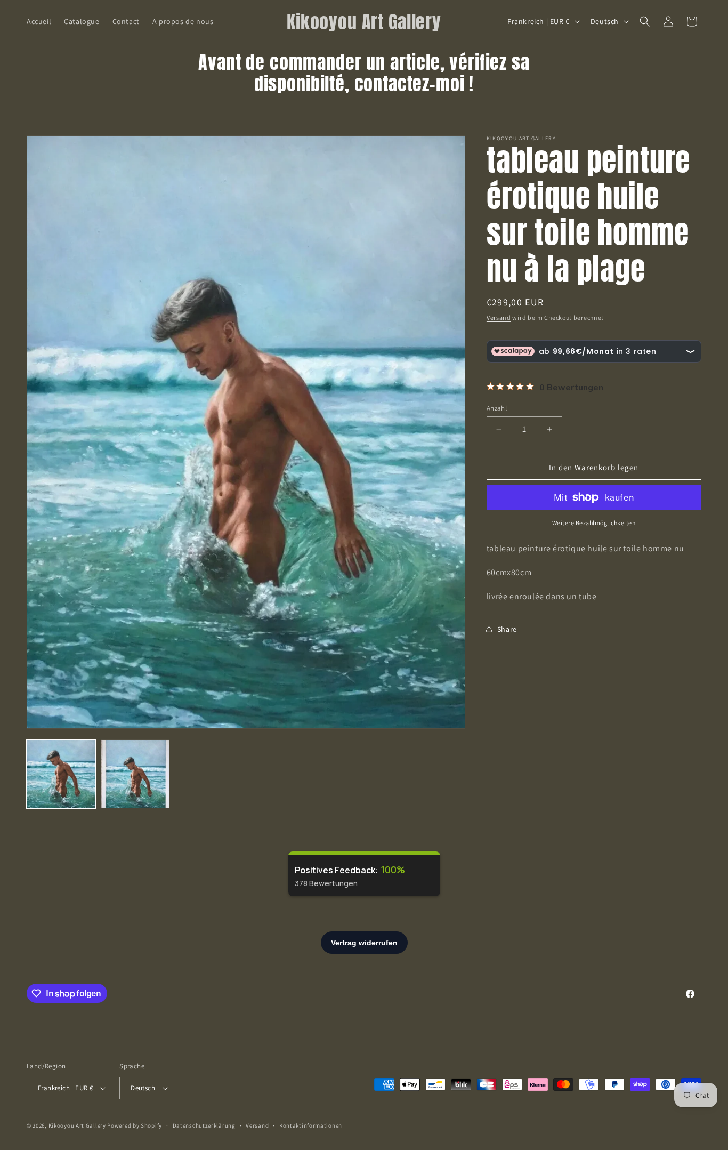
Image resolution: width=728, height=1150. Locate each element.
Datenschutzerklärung (204, 1125)
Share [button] (507, 629)
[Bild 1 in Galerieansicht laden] (61, 773)
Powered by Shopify (134, 1125)
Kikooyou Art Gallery (77, 1125)
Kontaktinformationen (310, 1125)
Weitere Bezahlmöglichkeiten (594, 523)
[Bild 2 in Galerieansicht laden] (135, 773)
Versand (499, 317)
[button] (645, 21)
